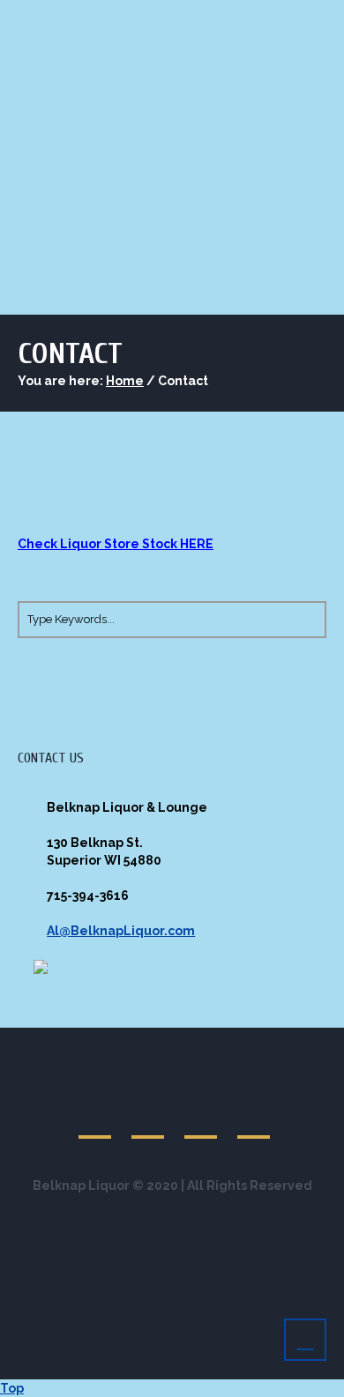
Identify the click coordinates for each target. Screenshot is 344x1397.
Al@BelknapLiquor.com (121, 931)
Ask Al (278, 238)
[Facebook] (149, 1119)
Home (125, 381)
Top (12, 1388)
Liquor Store (85, 238)
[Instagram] (255, 1119)
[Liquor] (202, 1119)
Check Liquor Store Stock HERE (115, 544)
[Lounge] (96, 1119)
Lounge (191, 238)
